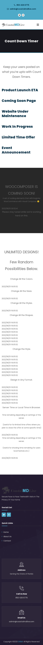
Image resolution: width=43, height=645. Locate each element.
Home (6, 532)
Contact (7, 541)
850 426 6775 (22, 5)
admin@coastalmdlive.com (23, 9)
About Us (7, 536)
